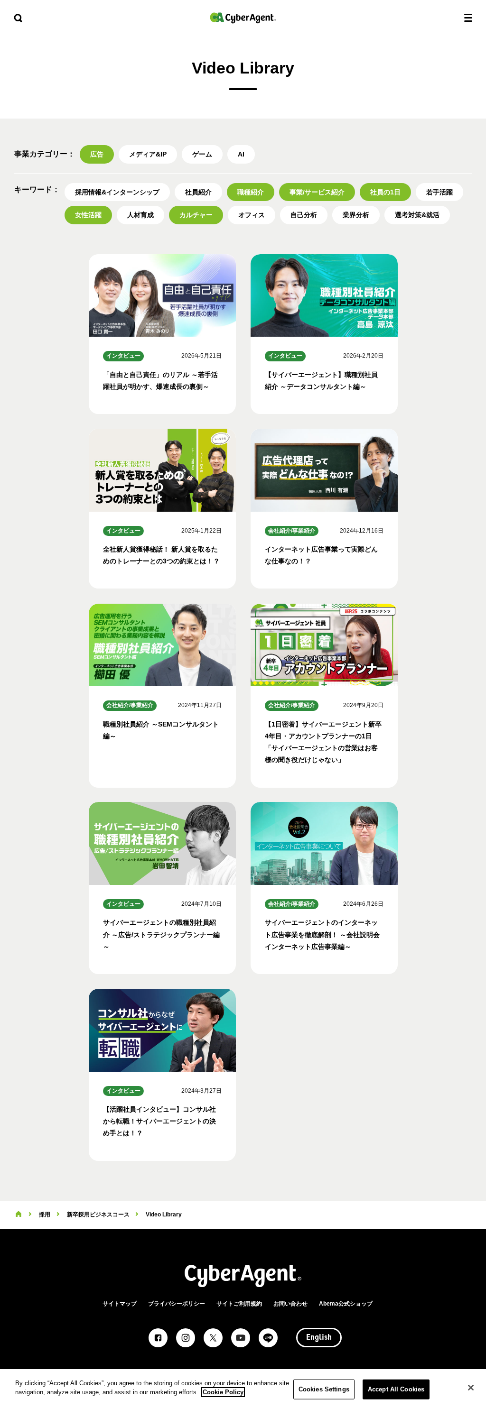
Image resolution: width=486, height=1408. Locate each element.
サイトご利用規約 (239, 1303)
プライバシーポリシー (176, 1303)
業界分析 (356, 215)
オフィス (251, 215)
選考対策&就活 (417, 215)
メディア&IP (148, 154)
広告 (96, 154)
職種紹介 (250, 192)
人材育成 (140, 215)
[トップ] (18, 1214)
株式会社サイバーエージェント (243, 17)
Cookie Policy (223, 1392)
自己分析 (303, 215)
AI (241, 154)
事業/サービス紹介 (317, 192)
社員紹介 (198, 192)
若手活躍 (439, 192)
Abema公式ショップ (346, 1303)
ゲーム (202, 154)
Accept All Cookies (396, 1389)
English (319, 1338)
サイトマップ (120, 1303)
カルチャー (196, 215)
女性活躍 (88, 215)
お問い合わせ (290, 1303)
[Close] (470, 1387)
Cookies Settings (324, 1389)
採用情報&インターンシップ (117, 192)
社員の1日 (385, 192)
